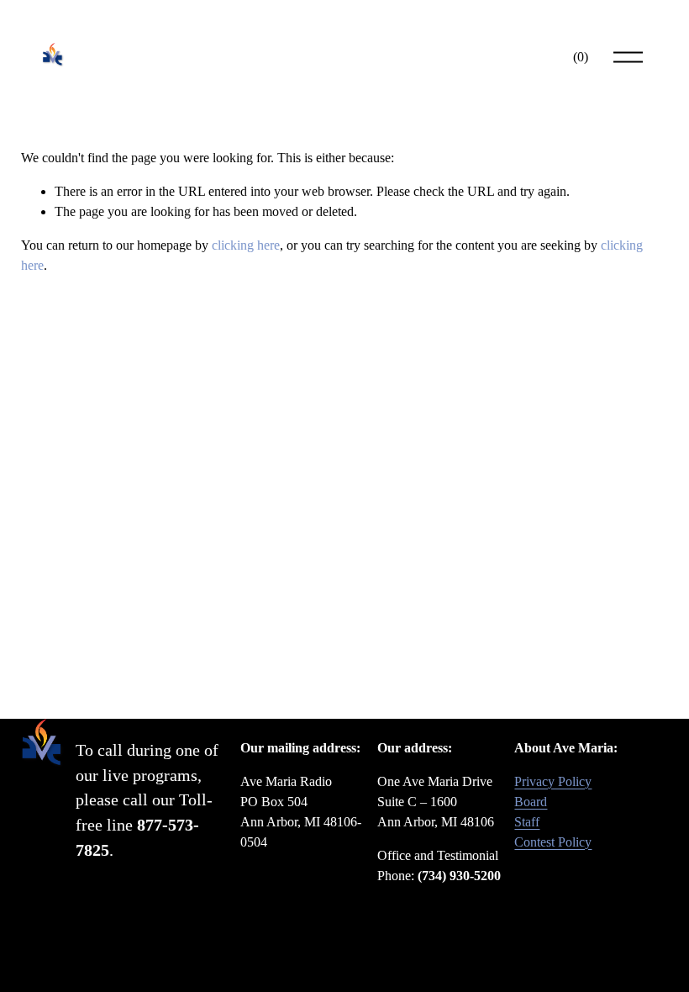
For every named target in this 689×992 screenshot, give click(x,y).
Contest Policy (553, 842)
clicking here (246, 245)
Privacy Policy (553, 781)
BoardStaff (530, 811)
